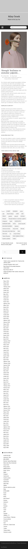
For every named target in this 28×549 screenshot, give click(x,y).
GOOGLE (23, 216)
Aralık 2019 (6, 333)
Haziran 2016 (7, 410)
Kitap (5, 489)
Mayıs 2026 (6, 281)
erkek (17, 213)
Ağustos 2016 (7, 406)
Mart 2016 (6, 415)
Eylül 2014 (6, 436)
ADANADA (15, 211)
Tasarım (5, 526)
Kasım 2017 (6, 378)
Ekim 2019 (6, 337)
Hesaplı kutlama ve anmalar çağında (17, 218)
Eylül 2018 (6, 359)
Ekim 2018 (6, 357)
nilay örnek (15, 228)
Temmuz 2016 (7, 408)
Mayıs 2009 (6, 445)
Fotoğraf (6, 474)
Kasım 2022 (6, 292)
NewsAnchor (24, 543)
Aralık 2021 (6, 299)
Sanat (5, 509)
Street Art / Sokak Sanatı (9, 524)
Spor (5, 522)
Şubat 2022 (6, 296)
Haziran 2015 (7, 428)
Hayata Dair (18, 77)
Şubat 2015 (6, 434)
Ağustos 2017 (7, 384)
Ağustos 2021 (7, 303)
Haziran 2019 (7, 342)
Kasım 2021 (6, 301)
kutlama (16, 226)
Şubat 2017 (6, 395)
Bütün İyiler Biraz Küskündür (10, 463)
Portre (5, 504)
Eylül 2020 (6, 318)
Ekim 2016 (6, 402)
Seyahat (5, 513)
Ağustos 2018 (7, 361)
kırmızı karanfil (22, 223)
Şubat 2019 (6, 350)
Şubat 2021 (6, 311)
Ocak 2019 (6, 352)
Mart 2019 (6, 348)
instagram (4, 221)
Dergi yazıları (7, 466)
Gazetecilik (13, 77)
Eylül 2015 (6, 425)
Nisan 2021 (6, 307)
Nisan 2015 (6, 430)
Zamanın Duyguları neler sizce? (11, 264)
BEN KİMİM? (6, 459)
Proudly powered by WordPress (8, 543)
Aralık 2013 (6, 440)
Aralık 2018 (6, 354)
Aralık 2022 (6, 290)
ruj (10, 233)
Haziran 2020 (7, 322)
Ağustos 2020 (7, 320)
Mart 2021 (6, 309)
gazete (10, 216)
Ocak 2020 (6, 331)
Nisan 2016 (6, 414)
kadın (11, 221)
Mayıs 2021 (6, 305)
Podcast (5, 500)
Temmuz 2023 (7, 286)
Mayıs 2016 (6, 412)
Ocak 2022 (6, 298)
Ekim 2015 (6, 423)
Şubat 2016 (6, 417)
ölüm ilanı (4, 233)
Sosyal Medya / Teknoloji (9, 517)
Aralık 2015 (6, 421)
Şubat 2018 (6, 372)
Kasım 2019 (6, 335)
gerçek (16, 216)
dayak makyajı (10, 213)
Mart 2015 (6, 432)
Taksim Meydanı (6, 236)
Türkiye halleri (15, 79)
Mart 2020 (6, 328)
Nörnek (22, 228)
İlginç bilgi (6, 483)
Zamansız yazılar (7, 532)
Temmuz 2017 (7, 385)
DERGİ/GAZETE (7, 468)
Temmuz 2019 (7, 341)
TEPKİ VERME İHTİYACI (18, 236)
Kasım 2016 (6, 400)
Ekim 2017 (6, 380)
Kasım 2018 (6, 356)
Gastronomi (6, 476)
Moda (5, 494)
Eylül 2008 (6, 447)
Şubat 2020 (6, 329)
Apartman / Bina (7, 457)
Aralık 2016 (6, 399)
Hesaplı (4, 218)
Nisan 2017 (6, 391)
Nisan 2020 (6, 326)
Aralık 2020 (6, 314)
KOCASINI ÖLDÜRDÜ (7, 226)
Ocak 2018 (6, 374)
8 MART (8, 211)
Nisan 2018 (6, 369)
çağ (3, 213)
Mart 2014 (6, 438)
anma (21, 211)
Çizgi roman (6, 464)
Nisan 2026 (6, 283)
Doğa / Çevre (7, 470)
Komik (5, 493)
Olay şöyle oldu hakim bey (8, 231)
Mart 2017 (6, 393)
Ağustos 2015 (7, 427)
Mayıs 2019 (6, 344)
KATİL (14, 223)
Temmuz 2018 (7, 363)
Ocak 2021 (6, 313)
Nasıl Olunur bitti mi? (8, 269)
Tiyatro (5, 528)
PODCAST (6, 502)
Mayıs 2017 (6, 389)
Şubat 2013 (6, 442)
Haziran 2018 (7, 365)
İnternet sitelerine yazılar (9, 487)
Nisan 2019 (6, 346)
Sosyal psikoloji (7, 79)
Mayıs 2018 (6, 367)
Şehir (5, 511)
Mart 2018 (6, 371)
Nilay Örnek (14, 16)
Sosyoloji (6, 521)
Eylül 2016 (6, 404)
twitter (14, 238)
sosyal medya (17, 233)
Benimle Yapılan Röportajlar (10, 461)
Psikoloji (5, 506)
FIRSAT (4, 216)
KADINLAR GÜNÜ (6, 223)
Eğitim (5, 472)
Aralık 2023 (6, 285)
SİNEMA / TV (6, 515)
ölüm (19, 231)
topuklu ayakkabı (6, 238)
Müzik (5, 496)
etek (22, 213)
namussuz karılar (6, 228)
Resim (5, 507)
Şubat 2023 (6, 288)
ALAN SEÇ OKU (7, 455)
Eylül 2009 (6, 443)
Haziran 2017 (7, 387)
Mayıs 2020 (6, 324)
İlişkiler (5, 485)
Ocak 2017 (6, 397)
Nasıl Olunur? (7, 498)
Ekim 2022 (6, 294)
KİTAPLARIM (6, 491)
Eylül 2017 (6, 382)
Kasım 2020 (6, 316)
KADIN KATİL (18, 221)
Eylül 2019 (6, 339)
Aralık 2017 (6, 376)
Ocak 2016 (6, 419)
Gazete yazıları (7, 77)
